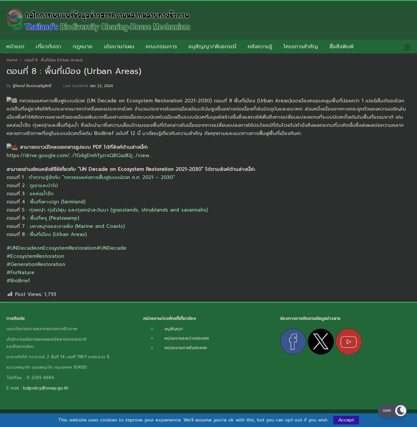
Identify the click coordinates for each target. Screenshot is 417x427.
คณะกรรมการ (161, 47)
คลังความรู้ (260, 47)
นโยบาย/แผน (119, 47)
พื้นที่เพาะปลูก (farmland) (57, 201)
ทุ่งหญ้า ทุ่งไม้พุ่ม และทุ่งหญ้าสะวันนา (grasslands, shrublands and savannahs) (118, 210)
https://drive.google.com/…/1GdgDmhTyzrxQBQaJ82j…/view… (79, 155)
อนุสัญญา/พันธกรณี (212, 47)
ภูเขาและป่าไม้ (44, 185)
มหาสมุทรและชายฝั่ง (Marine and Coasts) (77, 226)
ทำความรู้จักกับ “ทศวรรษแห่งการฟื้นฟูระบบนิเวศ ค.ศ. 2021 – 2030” (102, 177)
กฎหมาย (83, 47)
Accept (346, 420)
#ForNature (21, 272)
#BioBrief (18, 280)
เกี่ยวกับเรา (48, 47)
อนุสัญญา (174, 329)
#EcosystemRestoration (35, 256)
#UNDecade (111, 248)
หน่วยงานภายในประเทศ (186, 348)
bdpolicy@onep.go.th (45, 388)
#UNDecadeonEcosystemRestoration (51, 248)
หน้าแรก (15, 47)
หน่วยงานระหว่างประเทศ (187, 338)
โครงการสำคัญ (300, 47)
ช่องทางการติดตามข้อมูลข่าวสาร (310, 318)
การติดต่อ (16, 318)
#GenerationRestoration (36, 264)
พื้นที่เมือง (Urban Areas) (58, 234)
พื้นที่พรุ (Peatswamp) (54, 218)
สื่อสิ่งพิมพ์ (341, 47)
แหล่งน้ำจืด (42, 193)
